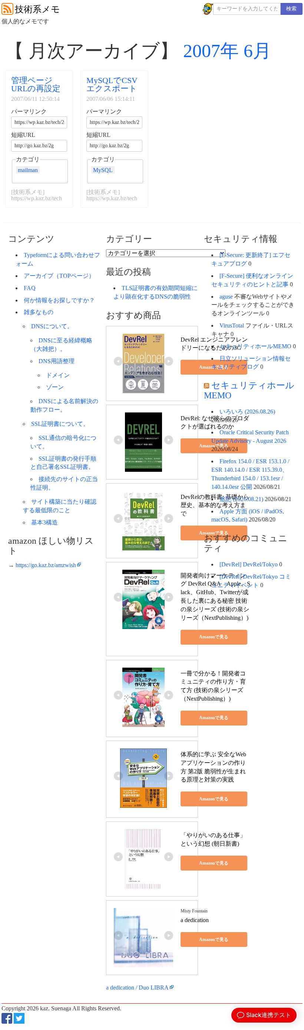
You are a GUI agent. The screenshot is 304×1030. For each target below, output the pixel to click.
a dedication (195, 920)
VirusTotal (231, 325)
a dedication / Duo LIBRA (137, 987)
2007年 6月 (227, 50)
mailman (28, 170)
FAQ (30, 288)
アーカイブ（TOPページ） (59, 276)
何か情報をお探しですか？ (59, 300)
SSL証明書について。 (60, 424)
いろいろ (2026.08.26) (247, 411)
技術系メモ (37, 9)
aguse (226, 296)
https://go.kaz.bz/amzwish (46, 565)
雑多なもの (38, 312)
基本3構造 (44, 522)
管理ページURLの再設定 (35, 84)
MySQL (103, 170)
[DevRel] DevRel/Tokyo (248, 564)
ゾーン (55, 387)
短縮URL (23, 135)
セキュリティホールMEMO (255, 346)
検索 (291, 8)
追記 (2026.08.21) (241, 499)
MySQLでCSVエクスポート (112, 84)
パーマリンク (29, 112)
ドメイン (58, 375)
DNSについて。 (52, 326)
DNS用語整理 (57, 361)
